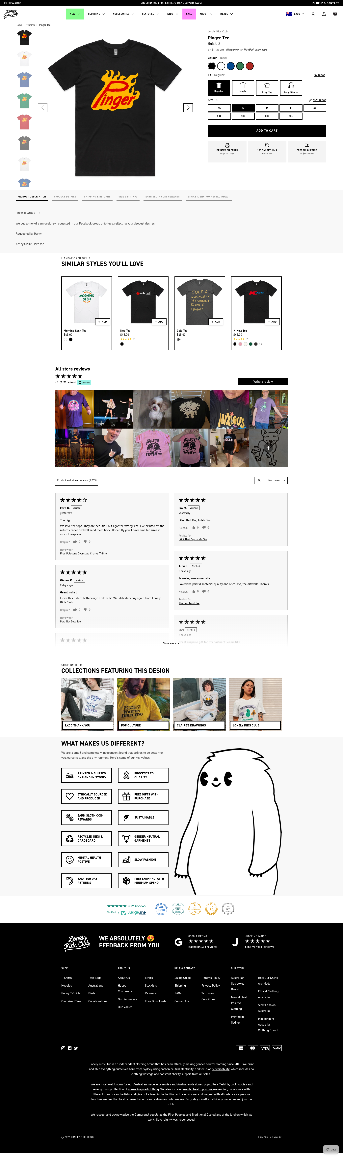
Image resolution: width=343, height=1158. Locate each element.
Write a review (263, 381)
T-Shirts (66, 978)
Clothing (94, 14)
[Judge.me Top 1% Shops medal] (211, 908)
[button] (188, 107)
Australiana (95, 985)
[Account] (324, 14)
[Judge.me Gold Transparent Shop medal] (194, 908)
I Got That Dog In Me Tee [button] (193, 539)
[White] (221, 66)
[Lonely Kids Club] (11, 14)
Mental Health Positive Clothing (240, 1003)
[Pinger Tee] (24, 37)
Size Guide (319, 100)
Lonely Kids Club (217, 31)
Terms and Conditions (208, 996)
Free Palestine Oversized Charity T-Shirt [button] (83, 553)
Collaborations (97, 1001)
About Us (124, 978)
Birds (91, 993)
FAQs (177, 993)
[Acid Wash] (256, 344)
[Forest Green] (250, 344)
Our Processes (127, 999)
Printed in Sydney (237, 1020)
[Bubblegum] (240, 344)
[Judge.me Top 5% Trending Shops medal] (228, 908)
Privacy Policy (210, 985)
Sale (189, 14)
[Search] (313, 14)
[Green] (240, 66)
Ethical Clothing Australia (268, 994)
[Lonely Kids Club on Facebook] (70, 1048)
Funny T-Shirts (70, 993)
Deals (224, 14)
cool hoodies (239, 1084)
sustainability (220, 1069)
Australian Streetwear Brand (238, 984)
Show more (169, 643)
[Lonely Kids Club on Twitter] (76, 1048)
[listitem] (74, 409)
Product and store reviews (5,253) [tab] (76, 480)
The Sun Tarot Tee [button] (189, 603)
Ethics (149, 978)
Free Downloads (155, 1001)
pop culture (211, 1084)
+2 (260, 344)
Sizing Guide (182, 978)
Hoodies (66, 985)
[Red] (250, 66)
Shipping (180, 985)
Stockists (151, 985)
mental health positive (198, 1089)
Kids (170, 14)
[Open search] (259, 480)
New (72, 14)
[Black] (212, 66)
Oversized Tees (71, 1001)
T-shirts (224, 1084)
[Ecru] (245, 344)
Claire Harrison (34, 244)
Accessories (121, 14)
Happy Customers (125, 988)
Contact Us (181, 1001)
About (204, 14)
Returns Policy (210, 978)
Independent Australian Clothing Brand (267, 1025)
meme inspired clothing (143, 1089)
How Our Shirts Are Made (268, 981)
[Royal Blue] (231, 66)
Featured (148, 14)
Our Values (125, 1007)
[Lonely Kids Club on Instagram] (63, 1048)
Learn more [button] (261, 50)
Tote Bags (94, 978)
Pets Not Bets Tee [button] (70, 621)
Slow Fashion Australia (267, 1008)
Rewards (150, 993)
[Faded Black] (178, 339)
